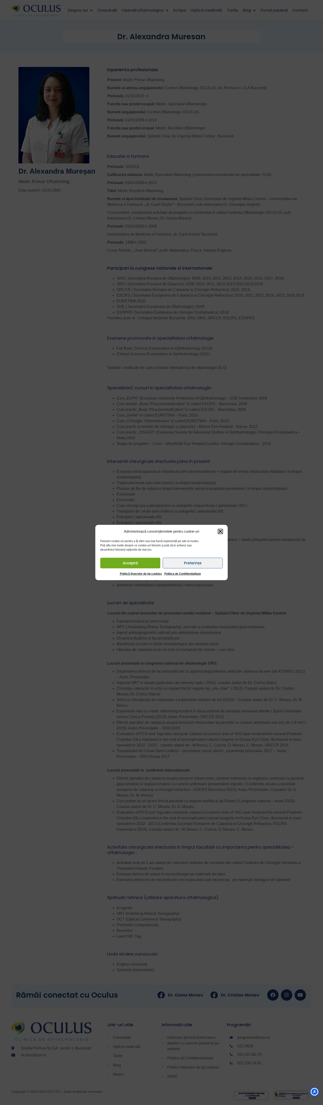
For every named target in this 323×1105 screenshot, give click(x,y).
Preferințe (192, 563)
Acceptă (130, 563)
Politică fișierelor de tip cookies (141, 573)
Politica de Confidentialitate (182, 573)
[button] (220, 531)
